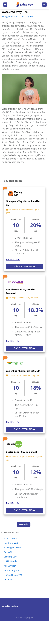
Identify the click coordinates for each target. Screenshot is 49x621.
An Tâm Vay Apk (11, 570)
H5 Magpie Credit (12, 547)
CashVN (8, 552)
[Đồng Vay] (24, 4)
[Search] (44, 4)
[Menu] (5, 4)
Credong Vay (10, 556)
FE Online (8, 579)
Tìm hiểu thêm (13, 259)
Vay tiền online (10, 606)
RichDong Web (11, 543)
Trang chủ (7, 16)
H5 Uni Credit (10, 561)
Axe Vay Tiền (10, 565)
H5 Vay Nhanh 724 (13, 575)
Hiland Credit (10, 538)
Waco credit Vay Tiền (24, 16)
